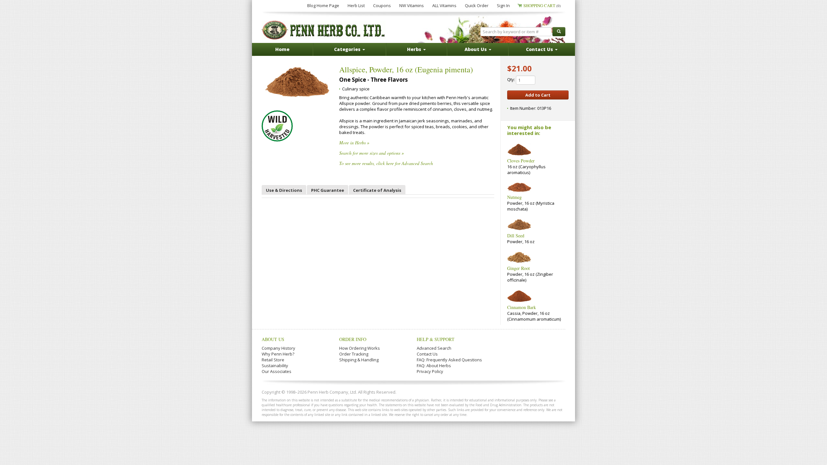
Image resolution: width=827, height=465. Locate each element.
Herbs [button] (415, 49)
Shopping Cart (542, 5)
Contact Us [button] (540, 49)
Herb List (356, 5)
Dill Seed (515, 235)
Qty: (511, 79)
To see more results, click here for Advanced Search (386, 163)
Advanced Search (434, 348)
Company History (278, 348)
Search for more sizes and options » (371, 153)
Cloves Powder (521, 161)
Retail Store (273, 360)
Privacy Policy (430, 371)
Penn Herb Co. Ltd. (324, 30)
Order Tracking (353, 354)
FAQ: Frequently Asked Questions (449, 360)
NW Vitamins (411, 5)
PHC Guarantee (327, 190)
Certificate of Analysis (377, 190)
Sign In (503, 5)
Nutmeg (514, 197)
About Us (273, 339)
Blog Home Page (323, 5)
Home (282, 49)
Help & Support (436, 339)
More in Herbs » (354, 143)
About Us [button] (476, 49)
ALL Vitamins (444, 5)
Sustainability (275, 365)
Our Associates (276, 371)
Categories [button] (348, 49)
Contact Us (427, 354)
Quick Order (476, 5)
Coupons (382, 5)
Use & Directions (284, 190)
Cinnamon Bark (521, 307)
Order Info (352, 339)
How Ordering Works (359, 348)
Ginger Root (518, 268)
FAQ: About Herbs (434, 365)
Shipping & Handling (359, 360)
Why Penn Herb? (278, 354)
